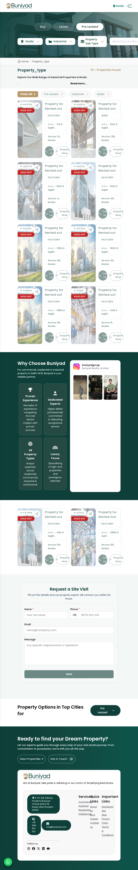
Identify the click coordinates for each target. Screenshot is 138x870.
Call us (51, 151)
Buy (42, 27)
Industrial (84, 806)
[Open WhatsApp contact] (8, 862)
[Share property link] (36, 105)
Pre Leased (90, 27)
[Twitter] (38, 849)
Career (94, 818)
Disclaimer (107, 806)
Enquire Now (65, 151)
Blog (92, 814)
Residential (85, 810)
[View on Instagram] (80, 387)
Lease (63, 27)
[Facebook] (33, 849)
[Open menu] (129, 6)
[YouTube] (48, 849)
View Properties (31, 759)
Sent (69, 674)
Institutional (85, 814)
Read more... (79, 83)
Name (28, 609)
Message (30, 639)
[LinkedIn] (43, 849)
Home (25, 61)
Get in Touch (58, 759)
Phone (75, 609)
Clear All (28, 94)
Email (27, 624)
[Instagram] (28, 849)
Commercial (85, 802)
